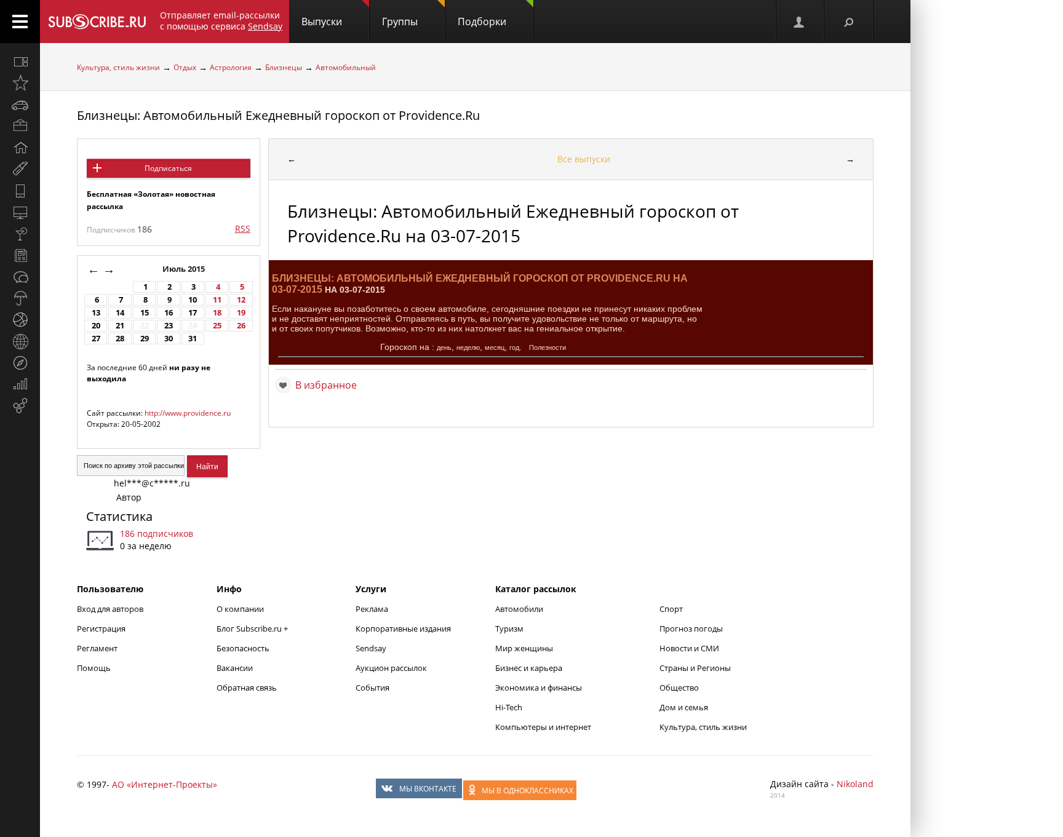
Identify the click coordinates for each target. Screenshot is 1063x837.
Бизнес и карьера (528, 667)
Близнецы (283, 67)
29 (144, 338)
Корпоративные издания (403, 628)
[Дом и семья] (20, 147)
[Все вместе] (20, 61)
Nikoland (855, 784)
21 (120, 325)
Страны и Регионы (695, 667)
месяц (494, 347)
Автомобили (519, 608)
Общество (679, 687)
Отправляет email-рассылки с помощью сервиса (221, 20)
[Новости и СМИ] (20, 255)
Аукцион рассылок (391, 667)
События (372, 687)
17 (192, 312)
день (444, 347)
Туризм (509, 628)
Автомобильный (346, 67)
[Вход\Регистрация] (799, 21)
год (514, 347)
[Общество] (20, 277)
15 (144, 312)
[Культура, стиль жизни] (20, 233)
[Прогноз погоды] (20, 298)
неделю (468, 347)
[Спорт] (20, 320)
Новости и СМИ (689, 648)
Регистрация (101, 628)
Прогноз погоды (691, 628)
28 (120, 338)
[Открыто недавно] (20, 83)
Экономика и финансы (538, 687)
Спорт (671, 608)
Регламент (97, 648)
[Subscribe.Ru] (97, 21)
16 (168, 312)
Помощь (94, 667)
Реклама (372, 608)
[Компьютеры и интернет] (20, 212)
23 (168, 325)
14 (120, 312)
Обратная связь (247, 687)
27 (96, 338)
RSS (242, 228)
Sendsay (371, 648)
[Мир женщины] (20, 169)
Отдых (184, 67)
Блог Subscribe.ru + (253, 628)
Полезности (547, 347)
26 (241, 325)
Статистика (119, 516)
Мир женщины (524, 648)
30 (168, 338)
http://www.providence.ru (188, 413)
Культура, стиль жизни (118, 67)
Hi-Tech (508, 707)
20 (96, 325)
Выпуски (321, 21)
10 (192, 300)
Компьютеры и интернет (543, 726)
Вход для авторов (110, 608)
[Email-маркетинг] (20, 406)
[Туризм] (20, 363)
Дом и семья (683, 707)
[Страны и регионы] (20, 341)
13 (96, 312)
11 (217, 300)
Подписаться (168, 168)
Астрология (231, 67)
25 (217, 325)
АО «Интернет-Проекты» (164, 784)
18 (217, 312)
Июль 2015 (184, 269)
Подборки (482, 21)
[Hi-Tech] (20, 190)
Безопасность (243, 648)
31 (192, 338)
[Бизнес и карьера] (20, 126)
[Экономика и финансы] (20, 384)
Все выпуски (583, 159)
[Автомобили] (20, 104)
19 (241, 312)
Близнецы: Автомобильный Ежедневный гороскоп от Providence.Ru (278, 115)
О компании (240, 608)
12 (241, 300)
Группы (400, 21)
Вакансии (235, 667)
